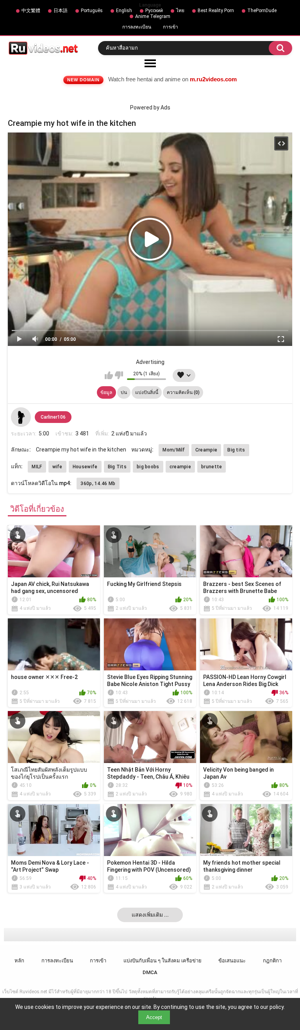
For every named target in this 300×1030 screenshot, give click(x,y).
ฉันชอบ (109, 375)
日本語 (61, 10)
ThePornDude (262, 10)
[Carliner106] (20, 417)
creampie (180, 466)
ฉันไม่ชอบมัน (119, 375)
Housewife (85, 466)
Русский (154, 10)
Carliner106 (53, 417)
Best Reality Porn (216, 10)
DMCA (150, 972)
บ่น (124, 392)
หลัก (19, 961)
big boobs (148, 466)
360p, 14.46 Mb (97, 483)
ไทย (180, 10)
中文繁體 (30, 10)
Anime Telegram (152, 16)
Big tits (236, 450)
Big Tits (117, 466)
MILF (37, 466)
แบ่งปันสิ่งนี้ (146, 392)
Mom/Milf (173, 450)
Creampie (206, 450)
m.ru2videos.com (213, 79)
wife (57, 466)
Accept (154, 1017)
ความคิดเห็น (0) (183, 392)
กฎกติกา (272, 961)
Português (92, 10)
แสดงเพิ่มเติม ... (150, 915)
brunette (211, 466)
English (124, 10)
